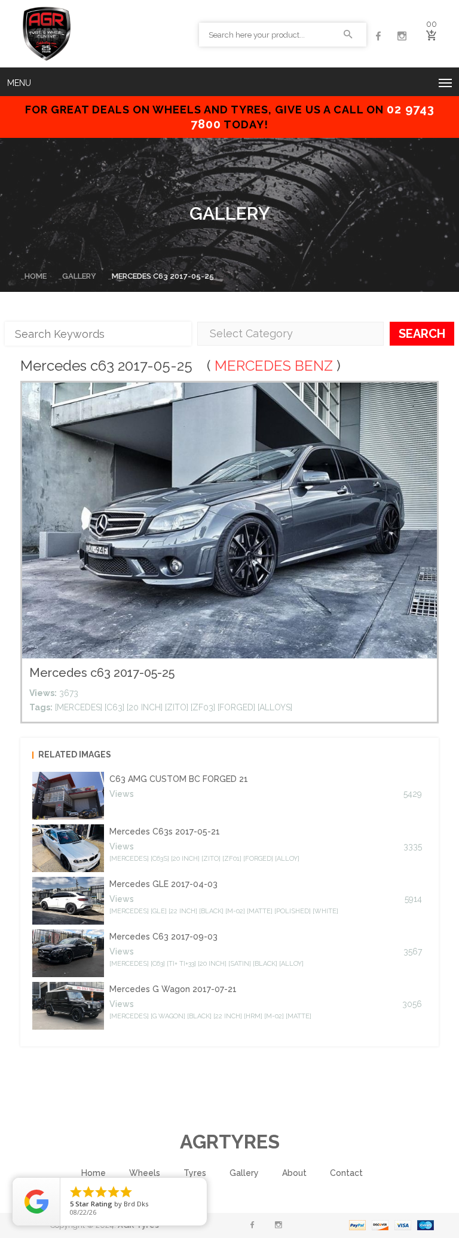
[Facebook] (378, 36)
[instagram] (402, 36)
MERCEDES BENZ (273, 365)
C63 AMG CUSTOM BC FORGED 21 (178, 779)
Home (36, 276)
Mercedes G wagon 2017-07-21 (173, 989)
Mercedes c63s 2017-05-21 (164, 831)
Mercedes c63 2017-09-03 (163, 936)
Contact (346, 1173)
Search (422, 334)
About (294, 1173)
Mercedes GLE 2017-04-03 (163, 884)
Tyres (194, 1173)
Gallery (79, 276)
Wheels (144, 1173)
